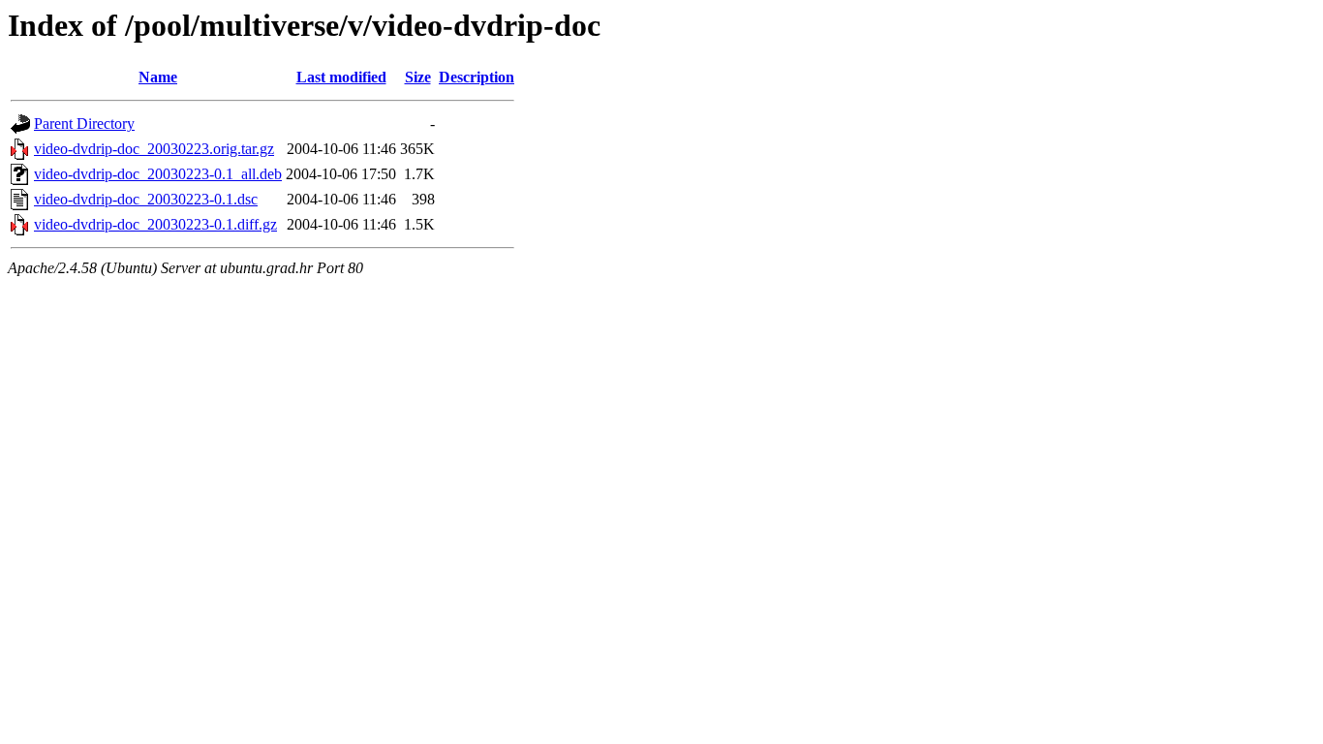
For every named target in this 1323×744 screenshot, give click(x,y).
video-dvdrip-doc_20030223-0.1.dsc (146, 199)
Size (418, 77)
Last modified (341, 77)
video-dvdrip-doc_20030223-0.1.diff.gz (155, 224)
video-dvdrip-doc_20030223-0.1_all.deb (158, 174)
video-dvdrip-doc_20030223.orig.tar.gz (154, 148)
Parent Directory (84, 123)
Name (157, 77)
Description (476, 77)
